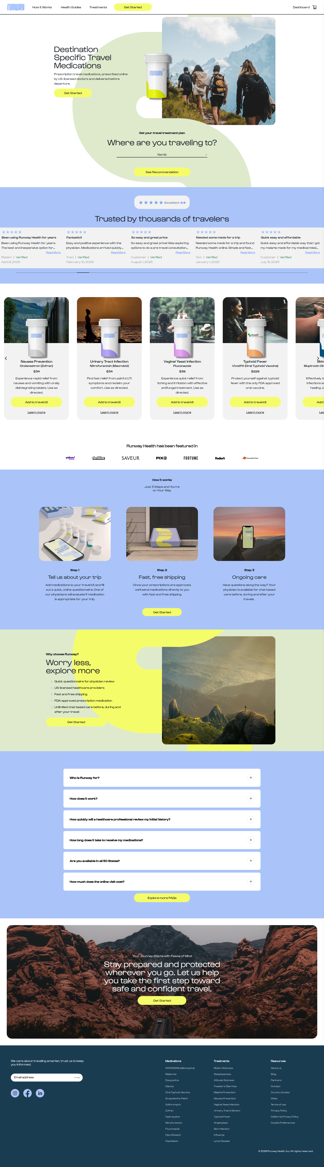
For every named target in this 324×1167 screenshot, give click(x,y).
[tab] (22, 272)
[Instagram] (15, 1093)
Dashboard (301, 7)
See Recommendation (162, 172)
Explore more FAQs (162, 897)
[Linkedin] (40, 1093)
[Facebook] (27, 1093)
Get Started (133, 7)
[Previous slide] (6, 358)
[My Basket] (314, 7)
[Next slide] (318, 358)
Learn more (36, 412)
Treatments (98, 7)
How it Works (42, 7)
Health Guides (71, 7)
